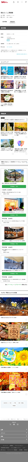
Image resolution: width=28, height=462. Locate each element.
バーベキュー (11, 284)
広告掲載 (20, 449)
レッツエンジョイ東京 (5, 419)
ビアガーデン (18, 284)
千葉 (15, 403)
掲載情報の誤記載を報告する (22, 54)
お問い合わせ (3, 449)
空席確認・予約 (14, 186)
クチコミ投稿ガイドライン (16, 447)
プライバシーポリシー (19, 445)
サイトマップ (5, 445)
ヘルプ (24, 447)
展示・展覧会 (21, 403)
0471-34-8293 (9, 46)
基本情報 (3, 28)
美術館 (14, 405)
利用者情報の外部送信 (5, 447)
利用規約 (11, 445)
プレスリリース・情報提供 (12, 449)
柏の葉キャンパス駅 (7, 403)
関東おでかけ (13, 419)
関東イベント (19, 419)
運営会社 (25, 449)
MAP (8, 40)
